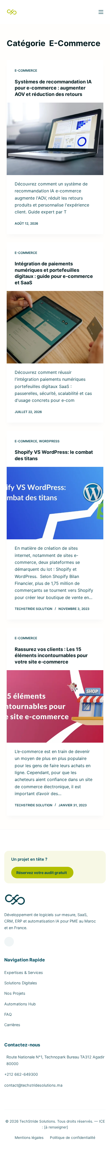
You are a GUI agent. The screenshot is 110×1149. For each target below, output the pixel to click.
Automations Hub (20, 1004)
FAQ (8, 1014)
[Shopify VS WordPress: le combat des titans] (55, 503)
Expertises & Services (23, 972)
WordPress (49, 441)
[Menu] (101, 12)
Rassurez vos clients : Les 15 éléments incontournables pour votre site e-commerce (51, 655)
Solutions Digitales (20, 983)
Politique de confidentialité (72, 1137)
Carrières (12, 1024)
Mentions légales (29, 1137)
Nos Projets (14, 993)
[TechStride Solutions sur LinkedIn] (9, 941)
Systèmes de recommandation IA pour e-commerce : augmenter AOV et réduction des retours (53, 88)
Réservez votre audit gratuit (41, 872)
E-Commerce (26, 70)
